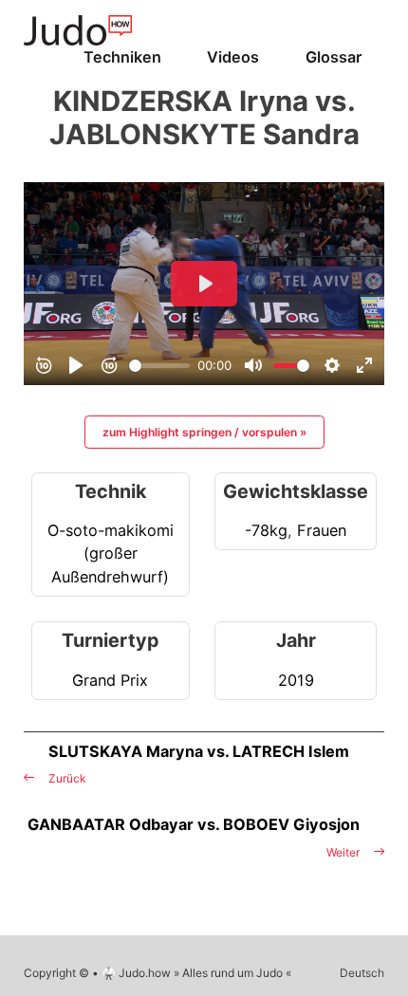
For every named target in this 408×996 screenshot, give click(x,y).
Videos (233, 56)
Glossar (334, 56)
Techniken (122, 56)
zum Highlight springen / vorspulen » (204, 432)
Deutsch (362, 973)
